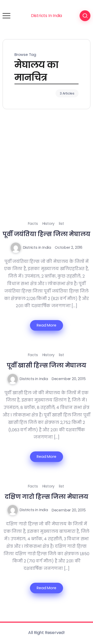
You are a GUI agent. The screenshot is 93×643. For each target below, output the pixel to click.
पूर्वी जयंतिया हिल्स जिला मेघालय (46, 234)
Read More (46, 325)
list (61, 223)
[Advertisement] (46, 171)
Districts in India (37, 247)
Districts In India (46, 16)
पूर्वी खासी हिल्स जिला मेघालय (46, 365)
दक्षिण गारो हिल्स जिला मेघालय (46, 497)
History (48, 223)
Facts (33, 223)
